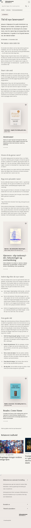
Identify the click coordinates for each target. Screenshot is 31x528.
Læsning (11, 43)
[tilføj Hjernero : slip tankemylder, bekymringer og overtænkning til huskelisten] (26, 224)
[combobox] (15, 6)
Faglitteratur (6, 43)
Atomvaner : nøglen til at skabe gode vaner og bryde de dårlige (15, 130)
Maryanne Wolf (8, 405)
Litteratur (8, 9)
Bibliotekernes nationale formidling (14, 480)
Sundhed (15, 43)
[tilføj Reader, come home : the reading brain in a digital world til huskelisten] (26, 379)
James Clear (7, 131)
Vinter (18, 43)
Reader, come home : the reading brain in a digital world (15, 404)
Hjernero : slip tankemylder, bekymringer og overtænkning (15, 249)
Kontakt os (6, 504)
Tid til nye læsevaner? (17, 9)
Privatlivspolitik (7, 520)
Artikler (3, 9)
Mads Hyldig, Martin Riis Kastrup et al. (13, 250)
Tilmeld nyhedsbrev (9, 508)
